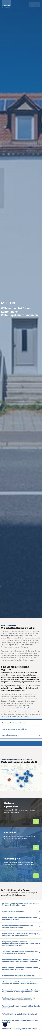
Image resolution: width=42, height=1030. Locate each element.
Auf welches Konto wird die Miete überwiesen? (19, 1014)
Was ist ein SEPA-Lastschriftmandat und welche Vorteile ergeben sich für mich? (20, 968)
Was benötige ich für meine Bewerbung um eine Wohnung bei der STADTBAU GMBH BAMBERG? (20, 960)
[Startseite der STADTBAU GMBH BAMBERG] (6, 8)
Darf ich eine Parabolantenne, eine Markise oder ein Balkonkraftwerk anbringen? (20, 952)
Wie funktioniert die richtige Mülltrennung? (18, 975)
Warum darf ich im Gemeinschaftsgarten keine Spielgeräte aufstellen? (19, 918)
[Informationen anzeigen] (9, 779)
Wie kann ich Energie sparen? (13, 911)
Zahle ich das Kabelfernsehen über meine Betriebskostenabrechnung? (17, 926)
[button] (36, 821)
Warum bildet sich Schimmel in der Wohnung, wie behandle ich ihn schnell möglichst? (20, 934)
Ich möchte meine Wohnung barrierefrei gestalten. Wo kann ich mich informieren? (21, 904)
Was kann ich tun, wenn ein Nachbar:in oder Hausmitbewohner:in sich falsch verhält (18, 999)
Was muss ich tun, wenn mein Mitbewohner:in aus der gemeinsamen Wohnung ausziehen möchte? (21, 991)
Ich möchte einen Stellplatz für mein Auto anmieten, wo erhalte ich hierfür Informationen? (20, 983)
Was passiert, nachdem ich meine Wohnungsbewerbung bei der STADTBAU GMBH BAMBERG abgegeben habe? (20, 943)
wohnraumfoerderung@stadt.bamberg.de (15, 707)
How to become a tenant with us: (14, 729)
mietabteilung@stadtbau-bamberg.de (15, 716)
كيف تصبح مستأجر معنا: (10, 735)
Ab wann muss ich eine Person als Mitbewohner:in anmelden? (21, 1007)
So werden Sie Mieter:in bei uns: (14, 723)
